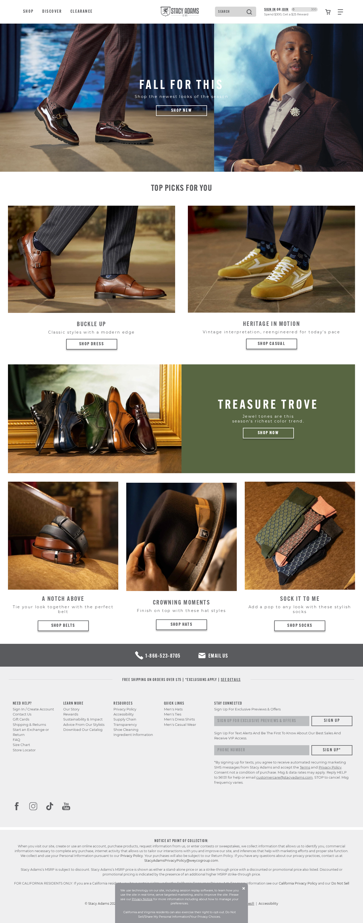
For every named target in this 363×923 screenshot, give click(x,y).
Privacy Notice (142, 899)
